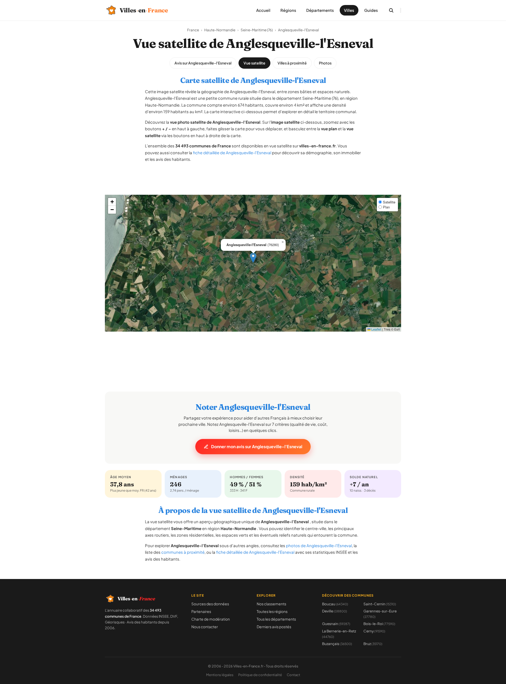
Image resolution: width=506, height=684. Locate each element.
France (193, 30)
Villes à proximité (292, 63)
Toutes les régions (272, 611)
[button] (253, 257)
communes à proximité (183, 552)
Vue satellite (254, 63)
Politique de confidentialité (260, 675)
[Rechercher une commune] (391, 10)
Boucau (335, 604)
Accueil (263, 10)
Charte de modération (210, 619)
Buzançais (337, 643)
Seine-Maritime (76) (257, 30)
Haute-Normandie (219, 30)
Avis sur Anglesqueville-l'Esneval (202, 63)
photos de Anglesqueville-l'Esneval (319, 545)
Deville (334, 611)
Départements (320, 10)
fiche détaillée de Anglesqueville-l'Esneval (232, 152)
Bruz (372, 643)
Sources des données (210, 603)
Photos (325, 63)
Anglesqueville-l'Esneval (298, 30)
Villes (349, 10)
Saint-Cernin (379, 604)
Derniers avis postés (274, 626)
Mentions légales (219, 675)
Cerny (374, 631)
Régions (288, 10)
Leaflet (376, 329)
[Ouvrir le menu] (400, 10)
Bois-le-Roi (379, 623)
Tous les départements (276, 619)
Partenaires (201, 611)
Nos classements (271, 603)
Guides (371, 10)
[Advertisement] (253, 183)
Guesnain (336, 623)
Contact (293, 675)
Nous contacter (204, 626)
